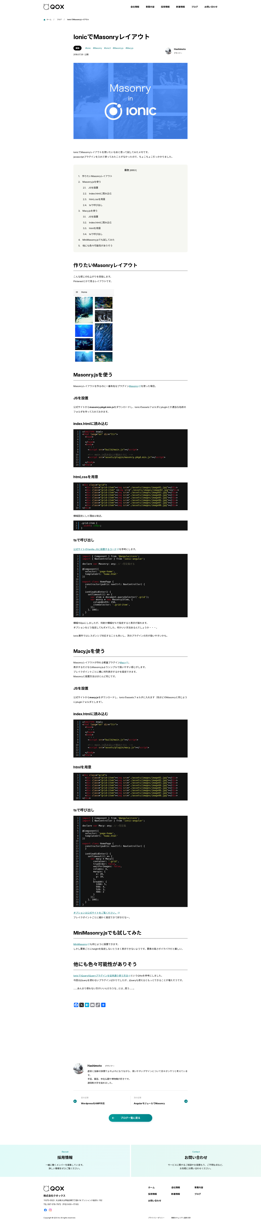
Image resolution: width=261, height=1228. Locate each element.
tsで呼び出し (93, 205)
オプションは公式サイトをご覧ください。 (95, 912)
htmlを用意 (92, 228)
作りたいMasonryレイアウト (95, 176)
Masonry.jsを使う (89, 182)
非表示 (133, 170)
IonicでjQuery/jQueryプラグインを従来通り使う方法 (100, 975)
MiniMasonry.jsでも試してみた (96, 239)
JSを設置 (90, 187)
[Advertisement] (130, 1035)
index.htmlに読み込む (97, 193)
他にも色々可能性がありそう (95, 245)
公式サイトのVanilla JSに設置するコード (94, 549)
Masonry (133, 386)
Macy (123, 662)
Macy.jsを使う (88, 210)
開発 (77, 48)
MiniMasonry (80, 944)
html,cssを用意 (94, 199)
